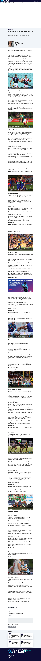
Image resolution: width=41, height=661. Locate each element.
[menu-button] (1, 1)
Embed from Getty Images (12, 72)
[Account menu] (37, 1)
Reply (11, 615)
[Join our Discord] (35, 1)
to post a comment (13, 624)
